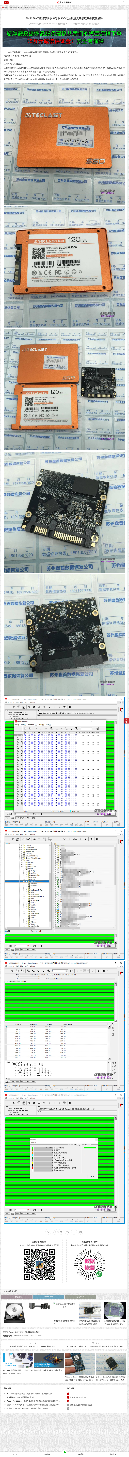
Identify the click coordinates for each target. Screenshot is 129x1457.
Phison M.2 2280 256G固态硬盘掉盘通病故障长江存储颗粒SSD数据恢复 (35, 1401)
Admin (11, 1332)
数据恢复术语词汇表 (78, 1397)
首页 (6, 7)
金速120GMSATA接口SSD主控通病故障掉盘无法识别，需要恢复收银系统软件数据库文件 (111, 1380)
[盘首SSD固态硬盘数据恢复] (64, 3)
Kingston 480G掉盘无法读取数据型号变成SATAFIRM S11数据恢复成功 (89, 1324)
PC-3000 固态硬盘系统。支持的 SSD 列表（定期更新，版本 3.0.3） (33, 1394)
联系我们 (81, 1454)
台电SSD (80, 1297)
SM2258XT (48, 1297)
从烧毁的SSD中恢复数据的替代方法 (48, 1370)
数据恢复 (47, 1454)
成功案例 (13, 7)
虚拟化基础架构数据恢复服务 (81, 1405)
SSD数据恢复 (24, 7)
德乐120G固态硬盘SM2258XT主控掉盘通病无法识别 (27, 1408)
